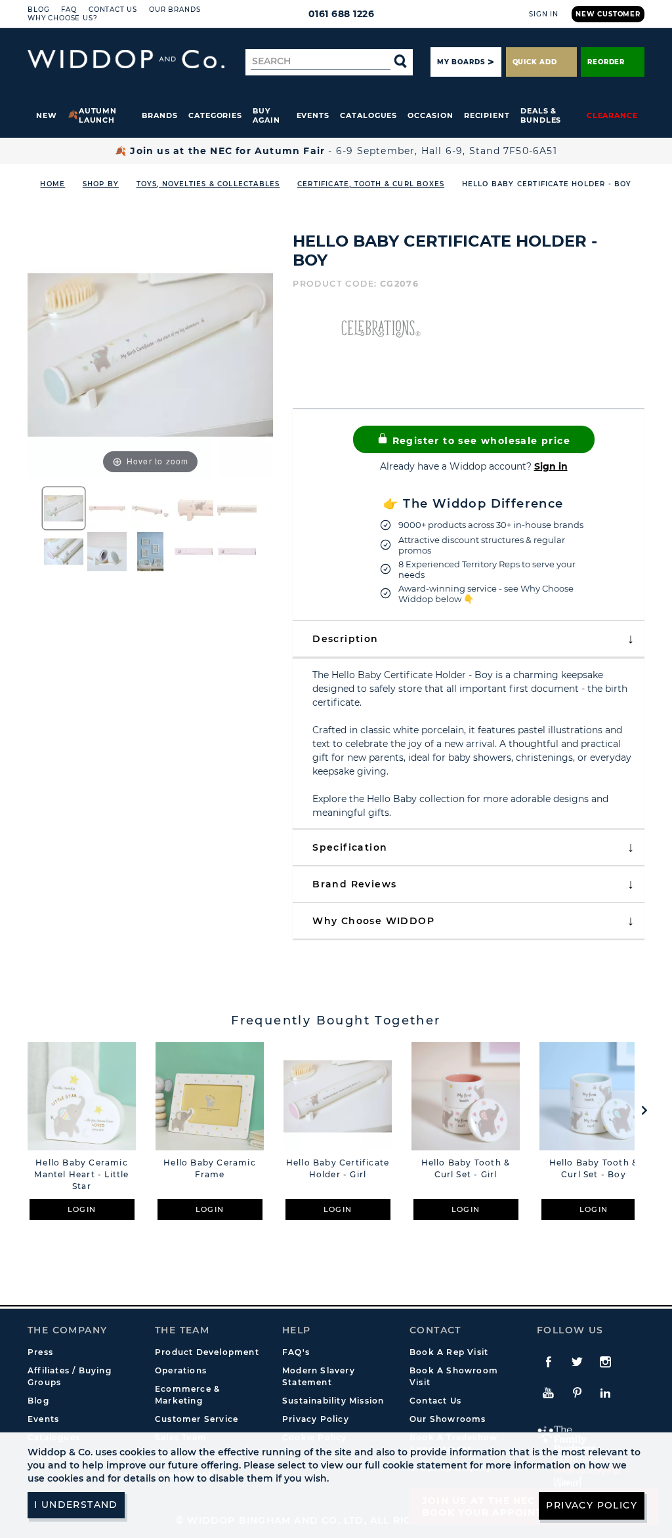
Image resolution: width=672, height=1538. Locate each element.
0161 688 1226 (341, 14)
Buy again (266, 115)
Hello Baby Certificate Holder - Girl (337, 1168)
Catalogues (368, 115)
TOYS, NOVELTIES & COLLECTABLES (208, 184)
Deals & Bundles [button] (540, 115)
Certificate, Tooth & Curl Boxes (370, 184)
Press (40, 1352)
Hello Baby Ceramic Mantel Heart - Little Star (81, 1174)
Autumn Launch (98, 115)
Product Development (207, 1352)
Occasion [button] (430, 115)
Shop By (101, 184)
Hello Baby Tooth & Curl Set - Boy (594, 1168)
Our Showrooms (448, 1419)
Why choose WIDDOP (373, 921)
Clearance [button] (612, 115)
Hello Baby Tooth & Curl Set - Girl (466, 1168)
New (46, 115)
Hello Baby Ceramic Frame (209, 1168)
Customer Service (196, 1419)
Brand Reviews (354, 884)
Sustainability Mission (333, 1401)
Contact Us (113, 9)
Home (52, 184)
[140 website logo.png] (126, 59)
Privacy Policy (315, 1419)
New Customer (608, 14)
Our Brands (174, 9)
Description (345, 639)
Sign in (551, 466)
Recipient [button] (487, 115)
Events (313, 115)
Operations (181, 1370)
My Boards (460, 62)
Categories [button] (215, 115)
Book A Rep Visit (449, 1352)
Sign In (543, 14)
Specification (349, 847)
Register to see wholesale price (479, 441)
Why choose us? (63, 18)
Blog (38, 9)
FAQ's (296, 1352)
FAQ (69, 9)
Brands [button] (160, 115)
